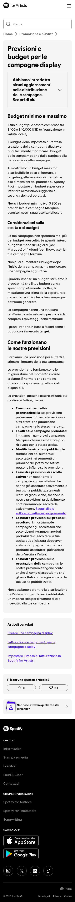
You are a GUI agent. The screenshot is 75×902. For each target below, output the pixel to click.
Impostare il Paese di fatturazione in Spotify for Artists (34, 658)
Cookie (68, 896)
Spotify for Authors (17, 802)
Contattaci (11, 783)
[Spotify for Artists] (15, 5)
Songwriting (12, 819)
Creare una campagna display (30, 633)
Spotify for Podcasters (19, 810)
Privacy (57, 896)
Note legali (44, 896)
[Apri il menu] (69, 5)
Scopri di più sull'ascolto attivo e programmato (41, 510)
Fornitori (9, 766)
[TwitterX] (22, 871)
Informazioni (12, 748)
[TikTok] (48, 871)
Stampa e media (15, 757)
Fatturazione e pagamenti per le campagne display (31, 644)
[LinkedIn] (35, 871)
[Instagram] (8, 871)
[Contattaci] (65, 707)
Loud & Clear (13, 774)
